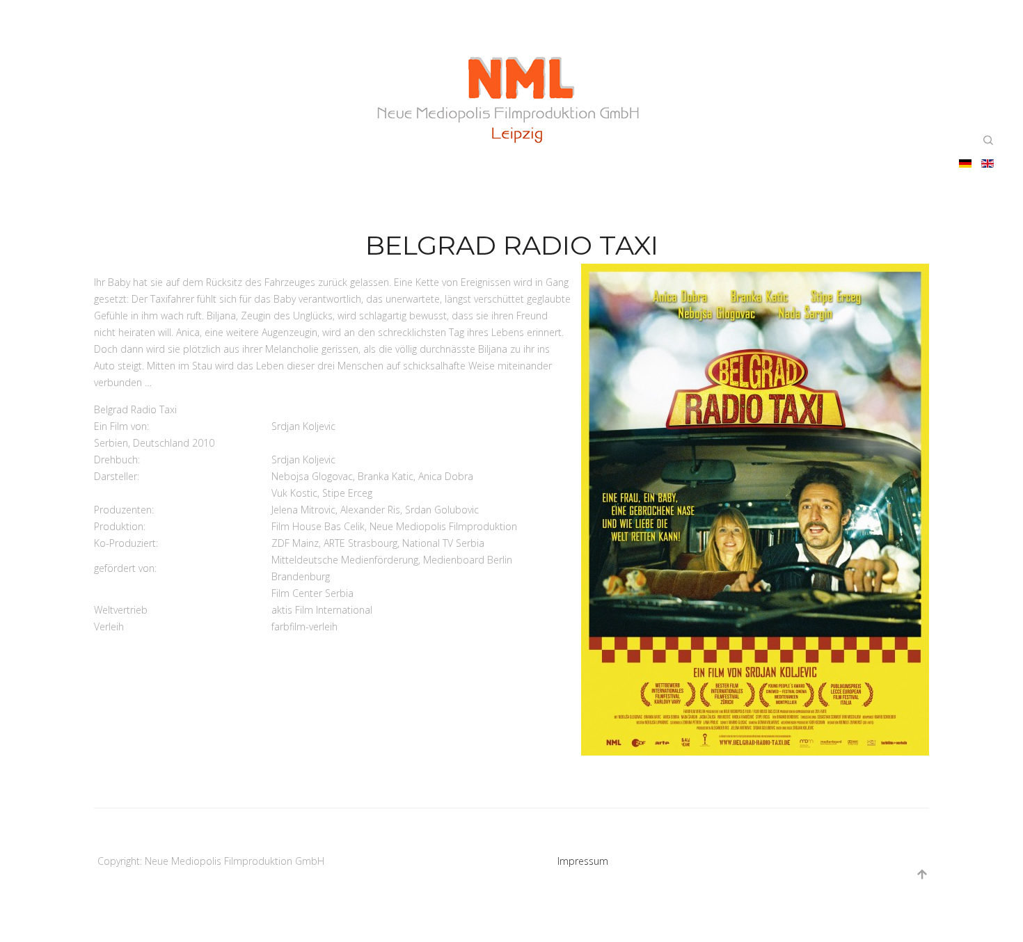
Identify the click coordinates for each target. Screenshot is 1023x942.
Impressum (582, 861)
